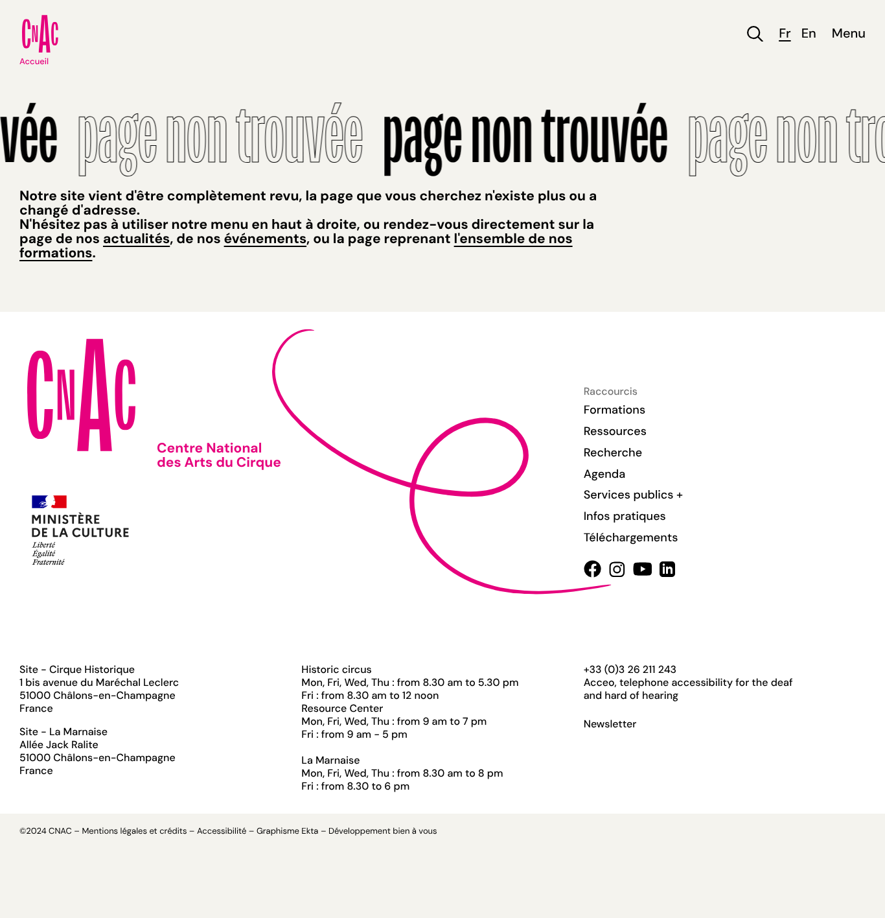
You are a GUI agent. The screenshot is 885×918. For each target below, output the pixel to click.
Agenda (605, 474)
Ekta (309, 831)
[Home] (40, 33)
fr (784, 34)
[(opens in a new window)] (592, 569)
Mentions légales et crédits (134, 831)
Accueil (34, 61)
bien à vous (415, 831)
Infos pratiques (625, 516)
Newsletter (610, 724)
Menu (849, 34)
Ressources (615, 431)
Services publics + (633, 494)
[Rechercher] (755, 34)
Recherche (613, 452)
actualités (136, 239)
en (808, 34)
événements (265, 239)
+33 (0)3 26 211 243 (630, 669)
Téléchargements (631, 537)
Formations (615, 410)
